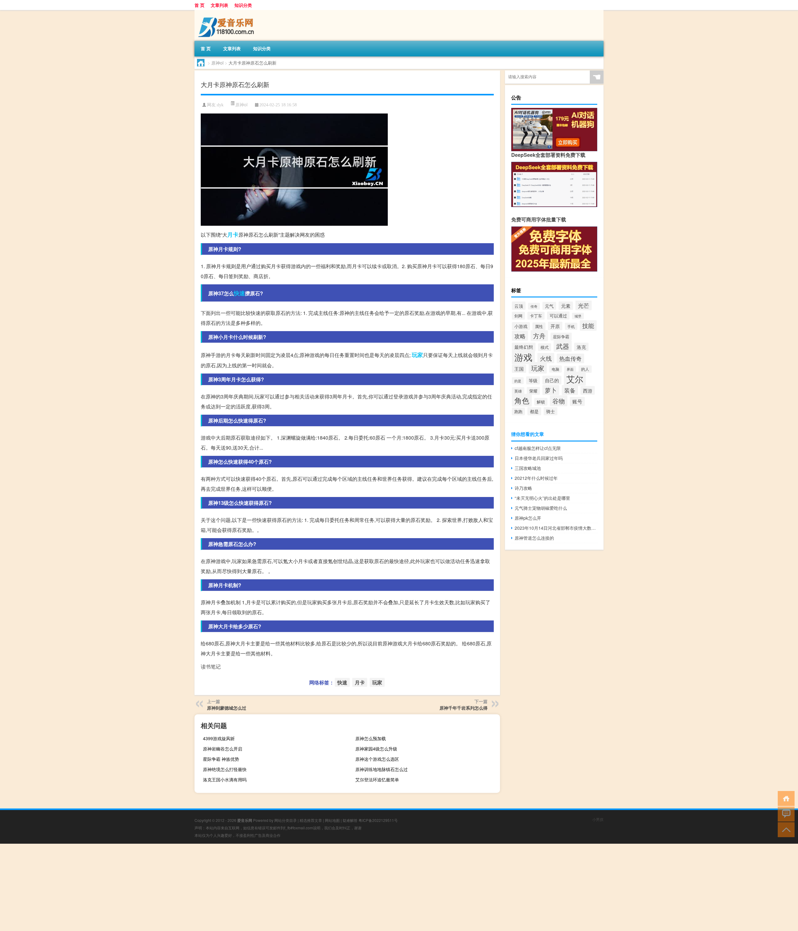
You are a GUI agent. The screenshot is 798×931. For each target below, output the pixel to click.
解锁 (541, 402)
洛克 (581, 347)
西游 (587, 390)
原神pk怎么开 (528, 518)
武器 (562, 346)
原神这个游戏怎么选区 (377, 759)
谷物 (558, 400)
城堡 (577, 316)
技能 (588, 325)
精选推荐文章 (311, 820)
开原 (555, 326)
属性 (539, 326)
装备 (569, 390)
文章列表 (219, 5)
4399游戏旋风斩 (219, 738)
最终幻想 (523, 347)
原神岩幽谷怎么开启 (222, 748)
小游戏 (520, 326)
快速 (239, 293)
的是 (517, 380)
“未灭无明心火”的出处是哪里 (542, 498)
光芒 (583, 305)
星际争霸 (561, 337)
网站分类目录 (285, 820)
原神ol (217, 63)
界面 (570, 369)
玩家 (417, 355)
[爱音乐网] (227, 12)
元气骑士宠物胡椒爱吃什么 (541, 508)
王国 (519, 368)
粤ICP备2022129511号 (378, 820)
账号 (577, 401)
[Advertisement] (187, 887)
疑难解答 (350, 820)
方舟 (539, 335)
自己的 (552, 380)
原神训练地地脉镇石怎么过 (381, 769)
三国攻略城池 (528, 468)
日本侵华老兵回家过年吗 (539, 458)
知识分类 (243, 5)
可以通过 (558, 315)
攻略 (520, 336)
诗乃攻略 (523, 488)
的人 (585, 369)
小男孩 (597, 819)
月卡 (232, 234)
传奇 (534, 306)
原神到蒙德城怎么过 (226, 708)
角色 (521, 400)
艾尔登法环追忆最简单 (377, 779)
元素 (565, 305)
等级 (533, 380)
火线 (546, 358)
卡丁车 (536, 316)
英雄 (518, 391)
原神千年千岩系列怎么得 (464, 708)
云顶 (518, 305)
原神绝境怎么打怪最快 (225, 769)
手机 (571, 326)
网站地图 (332, 820)
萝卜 (551, 390)
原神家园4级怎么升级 (376, 748)
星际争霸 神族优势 (221, 759)
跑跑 (518, 411)
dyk (220, 105)
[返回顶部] (785, 829)
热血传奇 (570, 358)
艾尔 (574, 379)
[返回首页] (785, 798)
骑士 (550, 411)
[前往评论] (785, 814)
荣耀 (533, 391)
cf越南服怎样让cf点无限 (538, 448)
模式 (545, 347)
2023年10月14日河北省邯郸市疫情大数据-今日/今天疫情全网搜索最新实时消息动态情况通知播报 (556, 528)
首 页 (199, 5)
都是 (534, 411)
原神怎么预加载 (370, 738)
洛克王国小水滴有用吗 (225, 779)
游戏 (523, 356)
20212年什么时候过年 (536, 478)
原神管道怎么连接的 (534, 538)
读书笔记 (211, 666)
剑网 (518, 316)
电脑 (555, 369)
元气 (549, 306)
